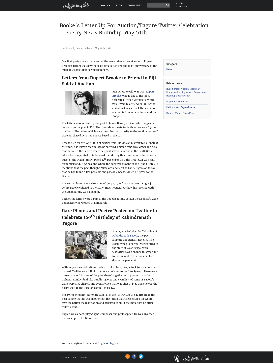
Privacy (65, 358)
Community (135, 5)
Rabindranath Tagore (125, 235)
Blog (119, 5)
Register (114, 343)
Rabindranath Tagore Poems (180, 107)
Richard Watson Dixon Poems (181, 113)
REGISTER (182, 7)
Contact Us (85, 358)
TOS (74, 358)
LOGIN (180, 3)
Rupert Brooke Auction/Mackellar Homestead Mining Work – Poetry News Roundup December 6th (186, 92)
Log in (102, 343)
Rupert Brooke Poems (177, 101)
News (169, 69)
